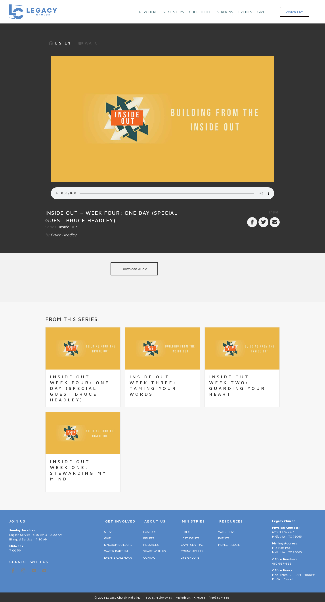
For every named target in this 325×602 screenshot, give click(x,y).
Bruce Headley (63, 234)
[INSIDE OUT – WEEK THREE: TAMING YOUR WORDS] (162, 348)
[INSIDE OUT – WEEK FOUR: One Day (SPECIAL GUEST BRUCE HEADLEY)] (83, 348)
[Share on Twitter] (263, 222)
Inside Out (68, 227)
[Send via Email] (275, 222)
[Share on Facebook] (252, 222)
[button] (294, 12)
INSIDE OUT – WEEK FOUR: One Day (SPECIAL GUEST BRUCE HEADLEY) (80, 388)
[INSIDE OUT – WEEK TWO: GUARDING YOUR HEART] (242, 348)
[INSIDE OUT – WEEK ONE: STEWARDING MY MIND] (83, 433)
